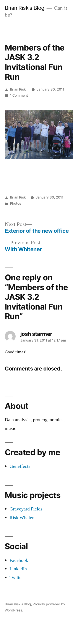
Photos (15, 203)
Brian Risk (18, 89)
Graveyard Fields (26, 509)
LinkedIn (18, 569)
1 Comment (19, 95)
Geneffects (20, 466)
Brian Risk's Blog (24, 8)
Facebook (19, 560)
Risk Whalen (22, 518)
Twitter (16, 577)
